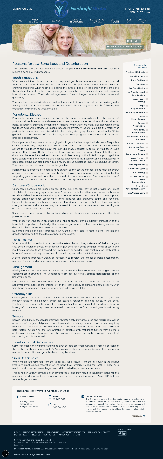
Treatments (56, 21)
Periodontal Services (140, 66)
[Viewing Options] (5, 453)
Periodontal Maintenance (138, 131)
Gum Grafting (138, 173)
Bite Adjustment (137, 165)
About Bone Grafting (139, 100)
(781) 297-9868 (143, 9)
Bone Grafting (138, 80)
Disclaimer (63, 435)
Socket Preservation (139, 124)
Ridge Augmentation (138, 107)
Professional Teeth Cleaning (135, 137)
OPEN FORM (137, 416)
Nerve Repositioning (138, 117)
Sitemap (76, 435)
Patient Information (33, 432)
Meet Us (36, 435)
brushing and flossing (103, 158)
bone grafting (30, 72)
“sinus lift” (103, 376)
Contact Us (49, 435)
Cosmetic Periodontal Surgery (135, 187)
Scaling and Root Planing (136, 148)
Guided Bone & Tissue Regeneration (137, 179)
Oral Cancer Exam (136, 193)
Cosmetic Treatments (73, 432)
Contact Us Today (94, 396)
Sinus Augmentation (135, 112)
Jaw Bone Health (137, 88)
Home (19, 21)
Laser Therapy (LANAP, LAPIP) (138, 159)
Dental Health (21, 435)
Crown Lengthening (135, 154)
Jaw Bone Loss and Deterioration (135, 93)
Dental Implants (137, 76)
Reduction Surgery (136, 169)
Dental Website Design (24, 455)
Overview (140, 84)
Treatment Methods (135, 72)
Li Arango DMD (22, 9)
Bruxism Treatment (135, 143)
